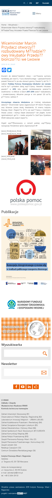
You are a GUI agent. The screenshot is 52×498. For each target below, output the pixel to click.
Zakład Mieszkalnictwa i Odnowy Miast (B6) (18, 428)
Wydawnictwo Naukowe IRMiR (14, 405)
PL (24, 3)
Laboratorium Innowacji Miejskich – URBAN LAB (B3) (22, 419)
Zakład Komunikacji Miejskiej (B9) (14, 433)
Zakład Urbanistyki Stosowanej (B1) (15, 414)
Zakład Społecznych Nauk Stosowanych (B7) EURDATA (23, 430)
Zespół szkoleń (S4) (9, 444)
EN (30, 3)
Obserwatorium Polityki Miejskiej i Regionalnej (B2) (21, 416)
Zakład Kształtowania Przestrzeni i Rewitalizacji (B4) (21, 422)
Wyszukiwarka (11, 344)
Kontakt (46, 3)
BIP (37, 3)
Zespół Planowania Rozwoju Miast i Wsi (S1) (18, 439)
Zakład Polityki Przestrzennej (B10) (14, 436)
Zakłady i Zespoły (8, 402)
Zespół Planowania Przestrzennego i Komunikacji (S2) (22, 442)
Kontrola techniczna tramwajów (14, 408)
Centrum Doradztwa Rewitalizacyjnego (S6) (18, 450)
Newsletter (9, 363)
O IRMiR (5, 400)
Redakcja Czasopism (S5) (11, 447)
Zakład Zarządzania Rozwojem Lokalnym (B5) (19, 425)
